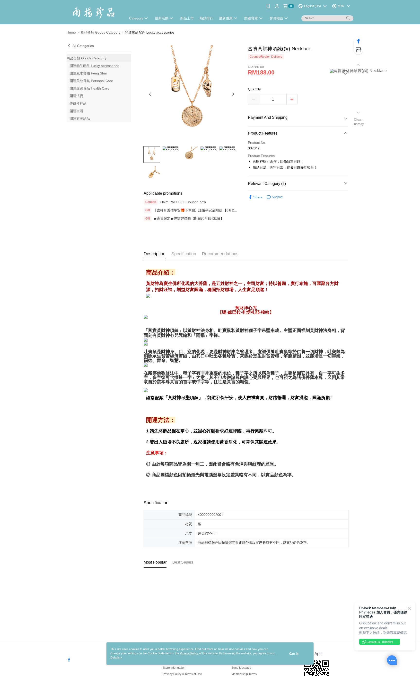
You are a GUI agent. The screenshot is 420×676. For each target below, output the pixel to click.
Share (257, 197)
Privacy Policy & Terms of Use (182, 674)
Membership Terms (244, 674)
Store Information (174, 667)
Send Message (241, 667)
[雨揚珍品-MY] (94, 13)
